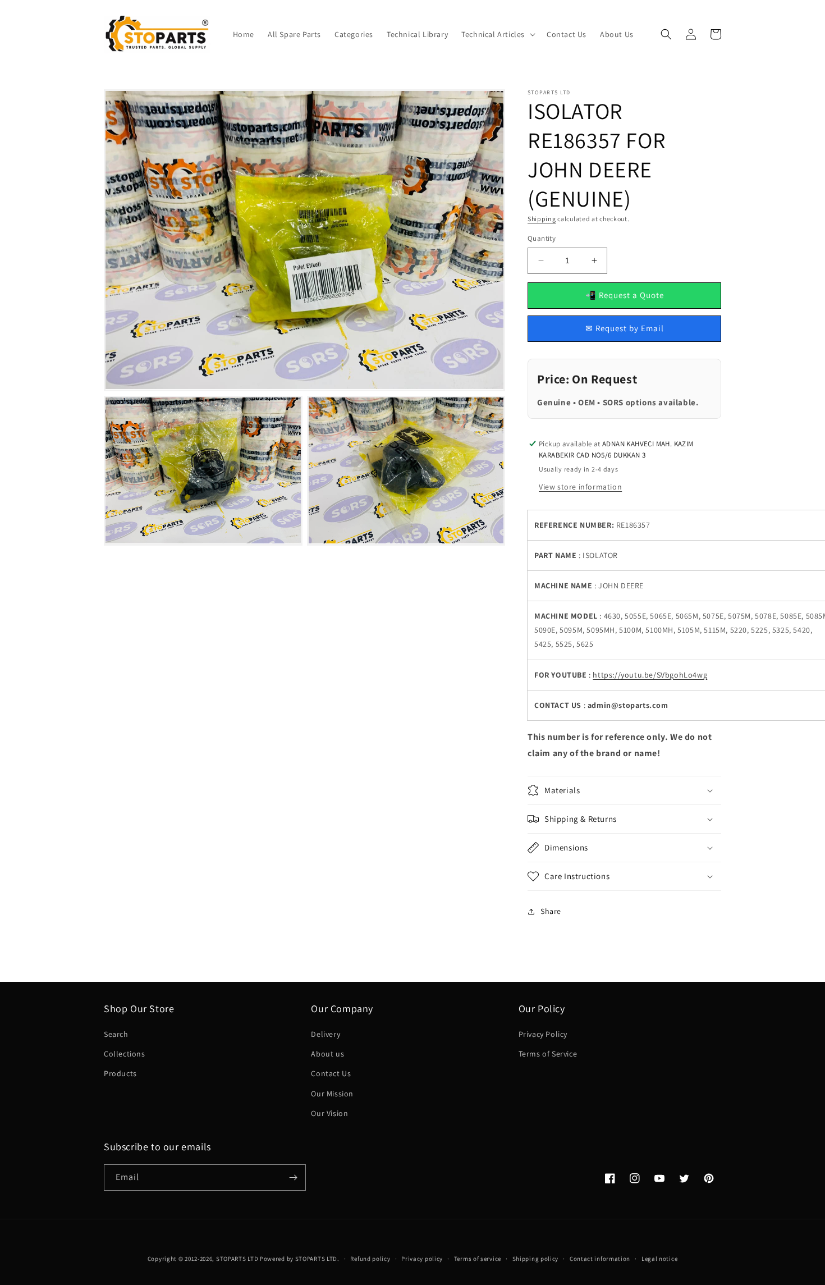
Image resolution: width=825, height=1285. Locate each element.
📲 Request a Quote (624, 295)
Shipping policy (535, 1259)
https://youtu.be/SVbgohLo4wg (650, 675)
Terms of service (477, 1259)
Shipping (542, 218)
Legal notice (659, 1259)
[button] (497, 34)
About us (327, 1054)
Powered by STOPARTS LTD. (300, 1259)
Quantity (542, 238)
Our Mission (332, 1094)
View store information (580, 487)
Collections (124, 1054)
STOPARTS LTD (237, 1259)
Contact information (600, 1259)
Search (116, 1034)
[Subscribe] (293, 1177)
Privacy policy (422, 1259)
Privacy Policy (543, 1034)
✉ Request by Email (624, 328)
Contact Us (331, 1073)
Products (120, 1073)
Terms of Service (548, 1054)
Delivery (325, 1034)
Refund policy (370, 1259)
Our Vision (329, 1113)
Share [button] (550, 911)
